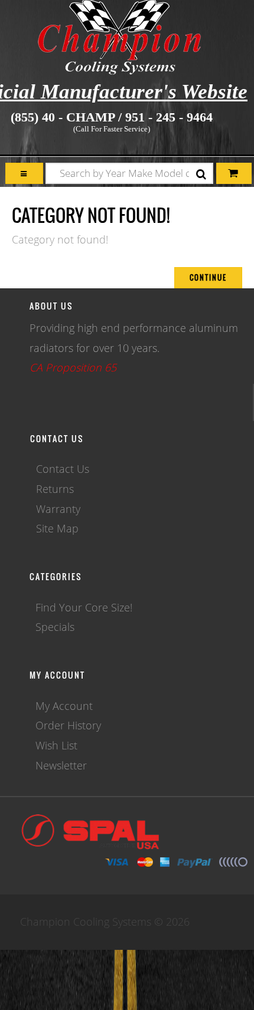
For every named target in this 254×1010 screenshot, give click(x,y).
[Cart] (24, 174)
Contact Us (62, 469)
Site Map (57, 528)
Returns (55, 489)
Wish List (56, 745)
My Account (64, 706)
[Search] (201, 175)
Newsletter (61, 765)
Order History (68, 725)
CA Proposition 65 (73, 367)
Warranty (58, 509)
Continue (208, 277)
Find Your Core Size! (83, 607)
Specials (54, 627)
